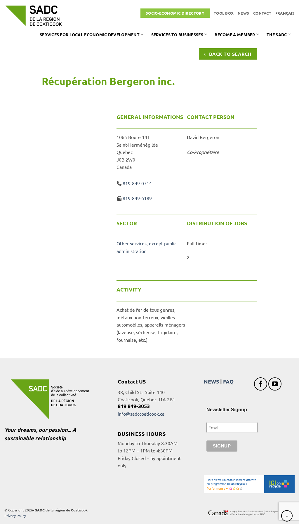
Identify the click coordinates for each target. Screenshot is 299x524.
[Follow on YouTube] (274, 384)
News (243, 13)
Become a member (235, 34)
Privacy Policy (15, 515)
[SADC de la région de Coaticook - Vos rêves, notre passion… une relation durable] (33, 15)
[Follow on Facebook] (260, 384)
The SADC (277, 34)
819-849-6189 (137, 198)
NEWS (211, 381)
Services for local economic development (90, 34)
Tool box (224, 13)
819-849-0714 (137, 183)
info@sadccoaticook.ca (141, 414)
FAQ (228, 381)
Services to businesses (177, 34)
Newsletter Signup (226, 409)
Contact (262, 13)
